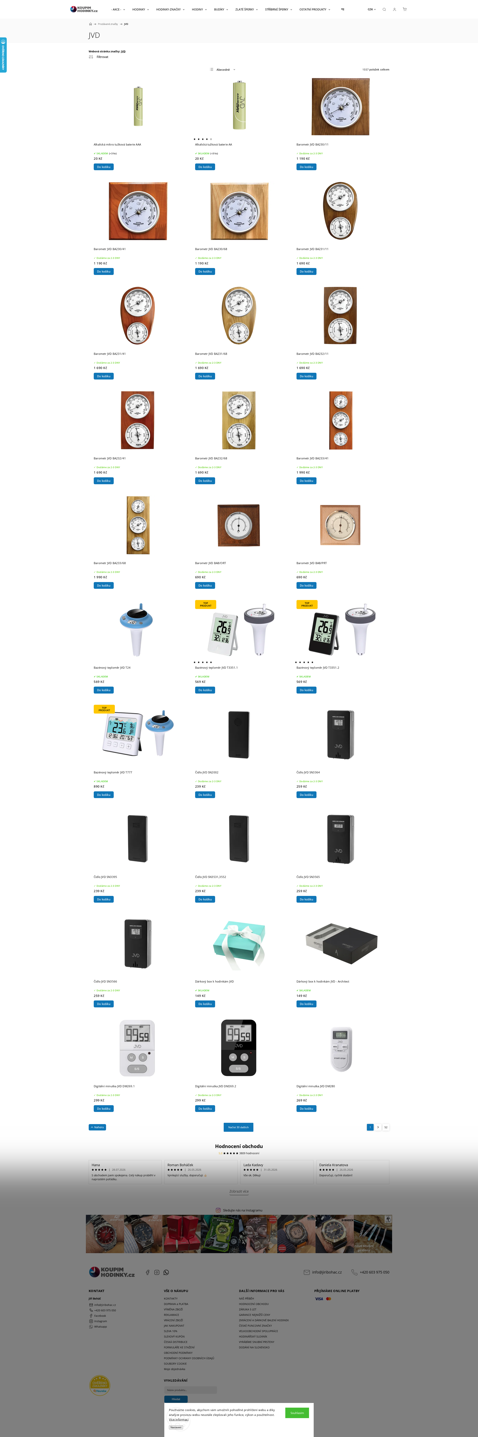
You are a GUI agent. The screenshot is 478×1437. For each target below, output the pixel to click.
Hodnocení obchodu (239, 1146)
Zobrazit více (239, 1191)
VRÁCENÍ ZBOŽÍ (173, 1320)
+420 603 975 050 (374, 1272)
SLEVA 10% (170, 1331)
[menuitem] (118, 9)
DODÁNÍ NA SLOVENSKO (254, 1347)
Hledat (176, 1399)
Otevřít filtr (98, 57)
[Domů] (90, 24)
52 (385, 1127)
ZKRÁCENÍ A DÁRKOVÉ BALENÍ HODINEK (264, 1320)
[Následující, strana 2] (378, 1127)
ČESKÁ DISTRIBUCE (175, 1342)
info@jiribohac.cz (327, 1272)
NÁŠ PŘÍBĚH (246, 1298)
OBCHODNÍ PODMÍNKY (178, 1353)
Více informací (179, 1419)
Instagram (157, 1272)
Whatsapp (166, 1272)
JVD (123, 51)
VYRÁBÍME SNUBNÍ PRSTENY (256, 1342)
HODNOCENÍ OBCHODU (254, 1304)
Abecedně (223, 69)
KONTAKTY (171, 1298)
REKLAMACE (171, 1315)
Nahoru (99, 1127)
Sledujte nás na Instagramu (242, 1210)
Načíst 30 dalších (238, 1127)
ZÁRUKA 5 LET (247, 1309)
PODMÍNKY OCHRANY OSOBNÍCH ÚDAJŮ (189, 1358)
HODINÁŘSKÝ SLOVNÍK (253, 1336)
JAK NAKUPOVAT (174, 1325)
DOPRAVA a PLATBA (176, 1304)
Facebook (147, 1272)
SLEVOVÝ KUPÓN (174, 1336)
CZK (370, 9)
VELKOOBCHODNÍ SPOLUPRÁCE (258, 1331)
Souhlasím (297, 1413)
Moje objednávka (174, 1369)
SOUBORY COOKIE (175, 1363)
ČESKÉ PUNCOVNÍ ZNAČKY (255, 1325)
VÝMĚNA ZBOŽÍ (173, 1309)
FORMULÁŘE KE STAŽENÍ (179, 1347)
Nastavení (175, 1427)
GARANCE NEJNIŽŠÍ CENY (254, 1315)
